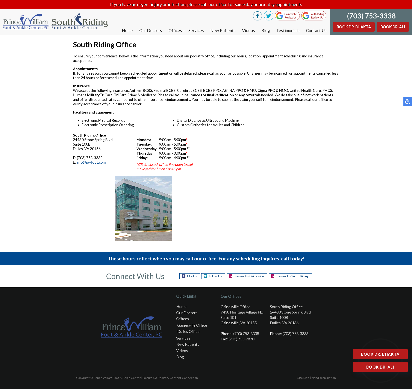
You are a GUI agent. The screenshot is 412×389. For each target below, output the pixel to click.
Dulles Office (188, 331)
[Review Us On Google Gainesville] (287, 19)
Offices (175, 30)
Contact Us (316, 30)
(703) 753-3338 (371, 16)
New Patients (223, 30)
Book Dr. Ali (392, 27)
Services (196, 30)
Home (127, 30)
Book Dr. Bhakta (354, 27)
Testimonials (288, 30)
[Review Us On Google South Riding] (313, 19)
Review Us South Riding (293, 276)
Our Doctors (150, 30)
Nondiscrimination (324, 378)
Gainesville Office (192, 325)
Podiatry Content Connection (178, 378)
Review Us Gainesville (249, 276)
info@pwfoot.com (91, 162)
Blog (265, 30)
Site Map (303, 378)
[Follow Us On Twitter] (269, 19)
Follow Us (215, 276)
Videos (248, 30)
